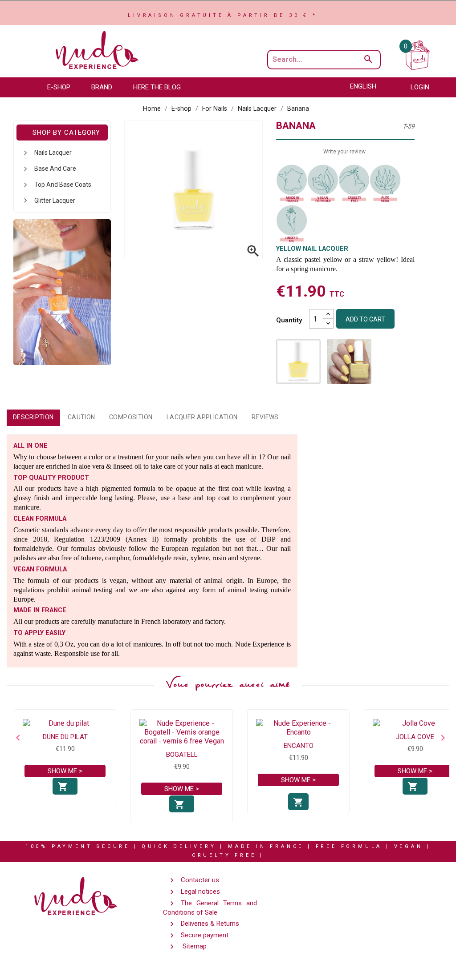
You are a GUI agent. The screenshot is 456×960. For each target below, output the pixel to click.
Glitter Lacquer (54, 200)
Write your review (344, 152)
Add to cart (365, 319)
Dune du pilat (65, 737)
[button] (63, 87)
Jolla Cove (415, 737)
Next (440, 737)
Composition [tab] (131, 417)
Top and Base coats (62, 184)
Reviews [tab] (265, 417)
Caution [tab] (81, 417)
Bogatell (182, 755)
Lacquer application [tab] (202, 417)
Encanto (299, 746)
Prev (15, 737)
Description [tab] (33, 417)
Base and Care (55, 168)
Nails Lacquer (53, 152)
